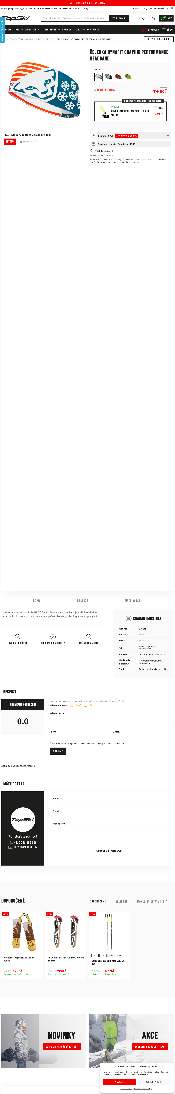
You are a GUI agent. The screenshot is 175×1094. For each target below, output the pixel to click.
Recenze (82, 601)
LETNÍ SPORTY (50, 29)
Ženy (128, 162)
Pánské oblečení (119, 162)
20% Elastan (145, 654)
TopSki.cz (6, 39)
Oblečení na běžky (105, 162)
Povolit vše (120, 1082)
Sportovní (151, 646)
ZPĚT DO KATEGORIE (160, 39)
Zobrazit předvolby (154, 1082)
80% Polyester (158, 654)
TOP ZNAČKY (93, 29)
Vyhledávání (119, 18)
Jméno (53, 731)
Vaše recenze (57, 713)
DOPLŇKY (66, 29)
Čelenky (50, 39)
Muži (164, 159)
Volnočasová (145, 648)
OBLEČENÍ (6, 29)
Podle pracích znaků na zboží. (152, 669)
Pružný (158, 660)
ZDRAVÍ (79, 29)
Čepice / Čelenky (128, 159)
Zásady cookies (126, 1089)
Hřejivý (142, 660)
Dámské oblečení (34, 39)
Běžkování (110, 159)
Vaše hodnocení (59, 705)
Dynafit (142, 628)
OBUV (18, 29)
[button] (144, 18)
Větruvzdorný (145, 662)
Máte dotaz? (133, 601)
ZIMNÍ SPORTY (32, 29)
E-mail (116, 731)
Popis (37, 601)
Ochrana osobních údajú (143, 1089)
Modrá (142, 640)
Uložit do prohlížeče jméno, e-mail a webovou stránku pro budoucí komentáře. (88, 743)
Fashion (142, 646)
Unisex (142, 634)
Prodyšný (150, 660)
